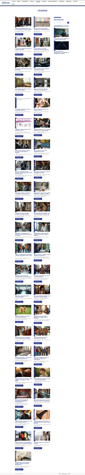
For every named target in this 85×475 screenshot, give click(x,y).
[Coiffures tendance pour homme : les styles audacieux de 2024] (23, 414)
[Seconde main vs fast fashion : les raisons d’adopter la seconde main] (42, 206)
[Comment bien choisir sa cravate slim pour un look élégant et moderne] (23, 144)
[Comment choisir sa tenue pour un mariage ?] (42, 436)
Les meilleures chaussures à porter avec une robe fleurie (23, 89)
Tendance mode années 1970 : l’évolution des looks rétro (40, 338)
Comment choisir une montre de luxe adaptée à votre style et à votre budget (23, 379)
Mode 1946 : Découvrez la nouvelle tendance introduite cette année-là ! (42, 400)
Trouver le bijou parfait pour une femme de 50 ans (41, 110)
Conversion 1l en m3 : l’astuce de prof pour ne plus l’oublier (61, 39)
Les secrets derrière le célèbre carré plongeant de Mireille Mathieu (42, 296)
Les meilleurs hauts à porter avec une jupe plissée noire (22, 110)
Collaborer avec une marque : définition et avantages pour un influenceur (41, 317)
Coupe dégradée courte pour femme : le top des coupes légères (42, 379)
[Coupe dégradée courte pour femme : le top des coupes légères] (42, 372)
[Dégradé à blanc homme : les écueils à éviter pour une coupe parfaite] (42, 123)
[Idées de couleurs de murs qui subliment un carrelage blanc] (42, 82)
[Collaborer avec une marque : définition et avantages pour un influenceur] (42, 309)
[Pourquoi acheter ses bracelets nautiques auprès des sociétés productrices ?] (23, 456)
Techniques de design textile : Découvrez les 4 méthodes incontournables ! (22, 401)
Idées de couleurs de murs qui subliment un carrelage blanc (41, 89)
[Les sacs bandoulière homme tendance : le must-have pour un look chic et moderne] (23, 165)
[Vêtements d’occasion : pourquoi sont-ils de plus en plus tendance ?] (23, 331)
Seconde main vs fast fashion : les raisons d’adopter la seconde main (41, 214)
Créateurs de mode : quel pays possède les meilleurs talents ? (22, 214)
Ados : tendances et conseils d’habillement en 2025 (40, 151)
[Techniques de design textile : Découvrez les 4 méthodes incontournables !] (23, 393)
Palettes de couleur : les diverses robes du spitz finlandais (22, 317)
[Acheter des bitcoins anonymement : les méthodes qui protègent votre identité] (62, 45)
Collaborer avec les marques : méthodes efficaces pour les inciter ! (23, 276)
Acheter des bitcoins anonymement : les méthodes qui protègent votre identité (61, 52)
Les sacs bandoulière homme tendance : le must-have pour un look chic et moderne (23, 172)
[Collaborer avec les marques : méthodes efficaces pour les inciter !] (23, 269)
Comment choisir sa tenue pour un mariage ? (42, 443)
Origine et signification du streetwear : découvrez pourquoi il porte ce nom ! (23, 255)
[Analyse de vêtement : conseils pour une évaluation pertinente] (23, 351)
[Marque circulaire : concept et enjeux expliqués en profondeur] (42, 248)
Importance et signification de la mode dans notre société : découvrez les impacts (23, 234)
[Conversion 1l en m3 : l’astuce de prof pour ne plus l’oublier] (62, 32)
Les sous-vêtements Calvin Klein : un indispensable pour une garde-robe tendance (42, 422)
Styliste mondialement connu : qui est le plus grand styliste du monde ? (23, 29)
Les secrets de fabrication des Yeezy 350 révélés (23, 69)
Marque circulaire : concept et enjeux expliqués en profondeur (42, 255)
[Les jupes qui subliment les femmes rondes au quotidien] (23, 42)
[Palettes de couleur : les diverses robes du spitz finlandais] (23, 309)
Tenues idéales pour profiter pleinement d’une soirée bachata (41, 49)
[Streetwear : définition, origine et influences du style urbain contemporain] (42, 351)
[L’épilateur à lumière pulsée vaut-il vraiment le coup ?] (23, 123)
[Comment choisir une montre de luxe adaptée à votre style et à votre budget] (23, 372)
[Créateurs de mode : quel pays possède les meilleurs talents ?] (23, 206)
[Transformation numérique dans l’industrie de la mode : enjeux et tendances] (42, 227)
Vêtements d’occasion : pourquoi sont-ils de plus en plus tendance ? (23, 338)
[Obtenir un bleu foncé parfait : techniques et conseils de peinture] (42, 22)
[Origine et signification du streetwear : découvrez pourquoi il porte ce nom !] (23, 248)
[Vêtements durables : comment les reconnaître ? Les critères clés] (23, 186)
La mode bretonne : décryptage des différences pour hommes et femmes (23, 443)
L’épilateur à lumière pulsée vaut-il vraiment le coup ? (23, 130)
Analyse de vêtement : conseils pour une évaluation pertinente (23, 358)
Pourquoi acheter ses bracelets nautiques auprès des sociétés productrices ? (22, 463)
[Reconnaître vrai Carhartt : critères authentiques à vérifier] (42, 165)
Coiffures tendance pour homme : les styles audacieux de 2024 (23, 422)
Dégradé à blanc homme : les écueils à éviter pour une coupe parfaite (42, 130)
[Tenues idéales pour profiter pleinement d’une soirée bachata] (42, 42)
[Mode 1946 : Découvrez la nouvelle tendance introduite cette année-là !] (42, 393)
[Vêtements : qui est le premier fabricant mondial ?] (23, 289)
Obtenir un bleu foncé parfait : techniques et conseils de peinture (41, 29)
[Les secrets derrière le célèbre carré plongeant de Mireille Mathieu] (42, 289)
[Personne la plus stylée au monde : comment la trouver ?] (42, 269)
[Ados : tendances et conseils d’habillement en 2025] (42, 144)
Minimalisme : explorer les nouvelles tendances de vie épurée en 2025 (42, 193)
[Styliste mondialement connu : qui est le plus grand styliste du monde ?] (23, 22)
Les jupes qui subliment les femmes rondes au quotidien (23, 49)
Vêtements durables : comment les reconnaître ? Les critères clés (23, 193)
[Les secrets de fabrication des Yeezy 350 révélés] (23, 62)
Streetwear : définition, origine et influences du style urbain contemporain (41, 358)
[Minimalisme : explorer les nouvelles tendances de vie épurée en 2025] (42, 186)
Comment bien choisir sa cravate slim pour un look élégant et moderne (22, 151)
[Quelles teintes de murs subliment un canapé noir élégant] (42, 62)
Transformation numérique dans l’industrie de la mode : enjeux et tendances (41, 234)
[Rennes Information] (5, 3)
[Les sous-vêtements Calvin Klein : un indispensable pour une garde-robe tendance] (42, 414)
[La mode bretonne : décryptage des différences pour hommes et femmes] (23, 436)
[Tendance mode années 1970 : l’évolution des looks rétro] (42, 331)
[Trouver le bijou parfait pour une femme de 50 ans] (42, 102)
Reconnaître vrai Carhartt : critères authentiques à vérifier (42, 172)
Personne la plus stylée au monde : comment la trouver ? (42, 276)
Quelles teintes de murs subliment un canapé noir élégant (41, 69)
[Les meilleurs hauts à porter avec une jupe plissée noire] (23, 102)
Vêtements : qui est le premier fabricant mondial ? (22, 296)
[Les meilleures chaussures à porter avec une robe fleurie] (23, 82)
